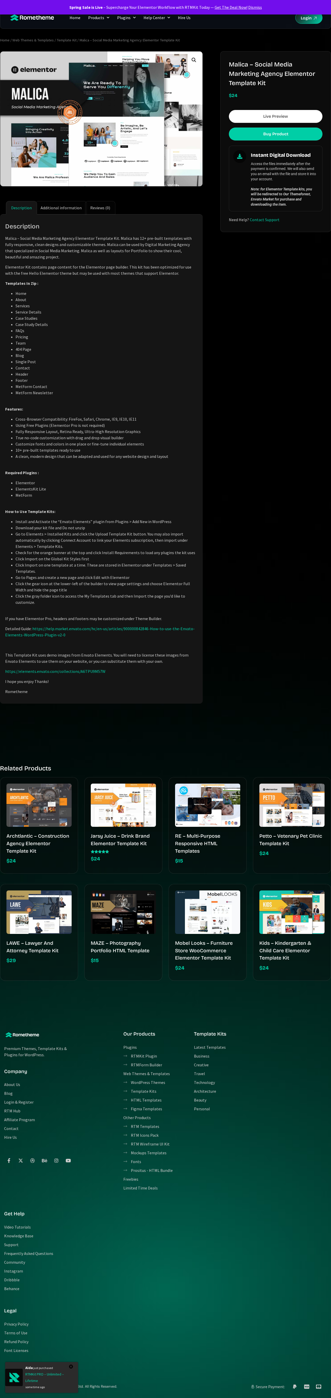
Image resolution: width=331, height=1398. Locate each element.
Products (96, 17)
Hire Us (184, 17)
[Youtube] (68, 1160)
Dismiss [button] (255, 7)
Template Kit (67, 40)
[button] (194, 60)
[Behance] (44, 1160)
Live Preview (275, 116)
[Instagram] (56, 1160)
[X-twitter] (20, 1160)
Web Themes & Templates (33, 40)
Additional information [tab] (61, 207)
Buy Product (275, 133)
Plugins (124, 17)
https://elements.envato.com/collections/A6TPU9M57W (55, 671)
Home (75, 17)
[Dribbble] (32, 1160)
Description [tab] (21, 207)
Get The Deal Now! (231, 7)
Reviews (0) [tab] (100, 207)
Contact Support (265, 219)
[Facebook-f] (8, 1160)
